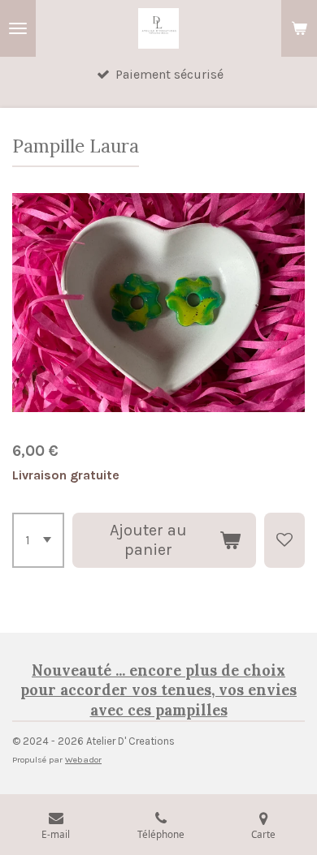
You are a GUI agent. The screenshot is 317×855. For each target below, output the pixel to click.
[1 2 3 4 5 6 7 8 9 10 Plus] (38, 540)
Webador (83, 759)
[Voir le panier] (299, 28)
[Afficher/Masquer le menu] (18, 28)
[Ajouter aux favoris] (284, 540)
